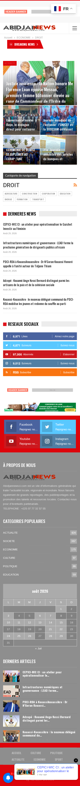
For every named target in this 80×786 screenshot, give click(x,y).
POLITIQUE (10, 566)
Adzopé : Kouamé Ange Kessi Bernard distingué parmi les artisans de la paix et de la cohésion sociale (36, 282)
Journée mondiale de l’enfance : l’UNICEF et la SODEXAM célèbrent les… (58, 127)
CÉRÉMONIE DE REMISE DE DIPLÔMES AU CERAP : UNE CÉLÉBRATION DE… (20, 156)
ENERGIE (8, 199)
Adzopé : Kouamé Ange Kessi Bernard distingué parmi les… (47, 718)
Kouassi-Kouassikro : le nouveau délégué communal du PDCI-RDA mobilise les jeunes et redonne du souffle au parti (38, 301)
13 (40, 622)
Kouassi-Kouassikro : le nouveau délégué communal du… (49, 734)
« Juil (38, 648)
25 (18, 636)
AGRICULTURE (11, 193)
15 (61, 622)
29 (61, 636)
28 (50, 636)
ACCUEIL (16, 753)
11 (19, 622)
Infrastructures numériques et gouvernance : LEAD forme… (42, 689)
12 (29, 622)
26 (29, 636)
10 (8, 622)
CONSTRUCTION (29, 193)
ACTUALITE (10, 63)
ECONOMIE (10, 549)
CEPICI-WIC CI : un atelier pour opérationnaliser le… (42, 674)
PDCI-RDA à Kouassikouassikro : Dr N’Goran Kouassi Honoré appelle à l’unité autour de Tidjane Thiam (38, 263)
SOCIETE (9, 541)
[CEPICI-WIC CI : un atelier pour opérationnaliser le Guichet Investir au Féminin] (11, 676)
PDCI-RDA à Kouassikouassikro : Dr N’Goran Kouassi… (45, 703)
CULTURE (9, 557)
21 (50, 629)
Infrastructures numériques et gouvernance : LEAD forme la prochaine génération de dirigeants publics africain (38, 245)
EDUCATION (65, 193)
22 (61, 629)
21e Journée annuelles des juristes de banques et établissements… (58, 156)
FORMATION (22, 199)
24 (8, 636)
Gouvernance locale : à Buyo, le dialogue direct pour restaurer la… (21, 127)
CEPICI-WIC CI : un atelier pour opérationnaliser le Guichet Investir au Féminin (37, 226)
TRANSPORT (38, 199)
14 (50, 622)
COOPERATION (48, 193)
